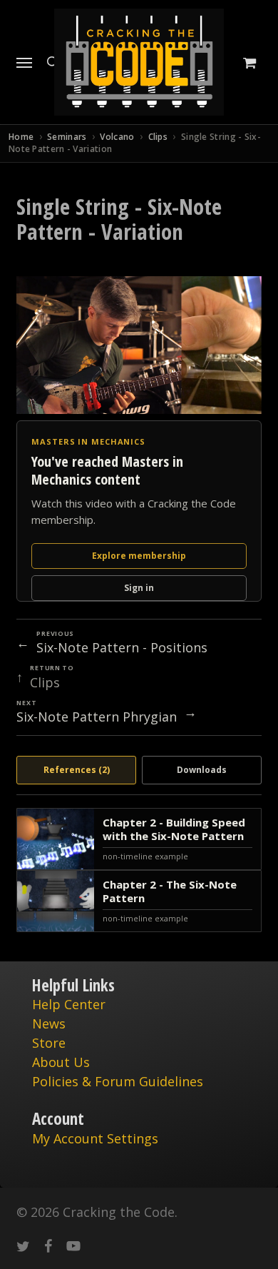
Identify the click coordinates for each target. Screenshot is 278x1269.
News (49, 1023)
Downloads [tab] (202, 770)
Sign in (139, 588)
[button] (24, 62)
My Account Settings (95, 1138)
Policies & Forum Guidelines (117, 1081)
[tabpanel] (138, 870)
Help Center (68, 1004)
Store (49, 1042)
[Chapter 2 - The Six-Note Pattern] (138, 901)
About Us (61, 1062)
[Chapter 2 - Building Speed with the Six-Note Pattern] (138, 839)
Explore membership (139, 556)
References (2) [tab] (76, 770)
